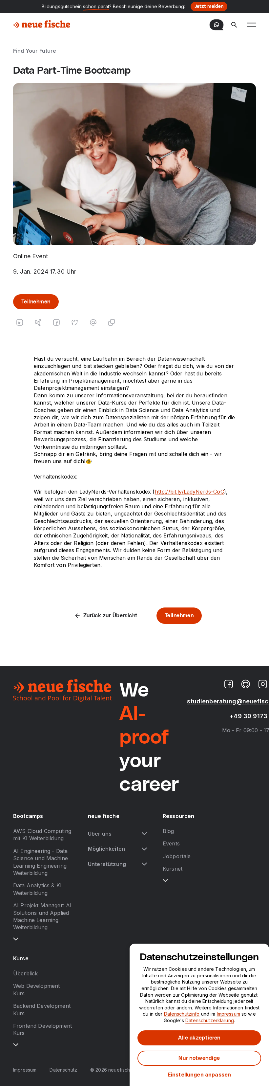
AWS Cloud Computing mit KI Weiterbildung (42, 835)
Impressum (24, 1070)
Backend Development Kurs (42, 1009)
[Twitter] (74, 322)
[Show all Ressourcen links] (165, 880)
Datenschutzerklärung (209, 1020)
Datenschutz (63, 1070)
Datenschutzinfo (182, 1014)
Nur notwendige (199, 1058)
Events (171, 843)
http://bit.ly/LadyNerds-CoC (189, 491)
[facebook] (228, 684)
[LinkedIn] (19, 322)
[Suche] (234, 25)
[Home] (42, 25)
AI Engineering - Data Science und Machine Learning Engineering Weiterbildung (40, 862)
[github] (245, 684)
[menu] (252, 25)
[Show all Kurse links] (15, 1044)
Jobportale (177, 856)
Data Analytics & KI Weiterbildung (37, 889)
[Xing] (38, 322)
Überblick (25, 973)
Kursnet (172, 868)
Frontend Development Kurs (42, 1029)
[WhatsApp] (216, 24)
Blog (168, 831)
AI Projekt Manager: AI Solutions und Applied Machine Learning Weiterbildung (42, 916)
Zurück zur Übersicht (110, 615)
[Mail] (93, 322)
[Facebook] (56, 322)
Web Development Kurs (36, 989)
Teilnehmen (36, 301)
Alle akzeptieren (199, 1038)
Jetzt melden (209, 6)
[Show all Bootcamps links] (15, 939)
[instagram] (263, 684)
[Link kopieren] (111, 322)
